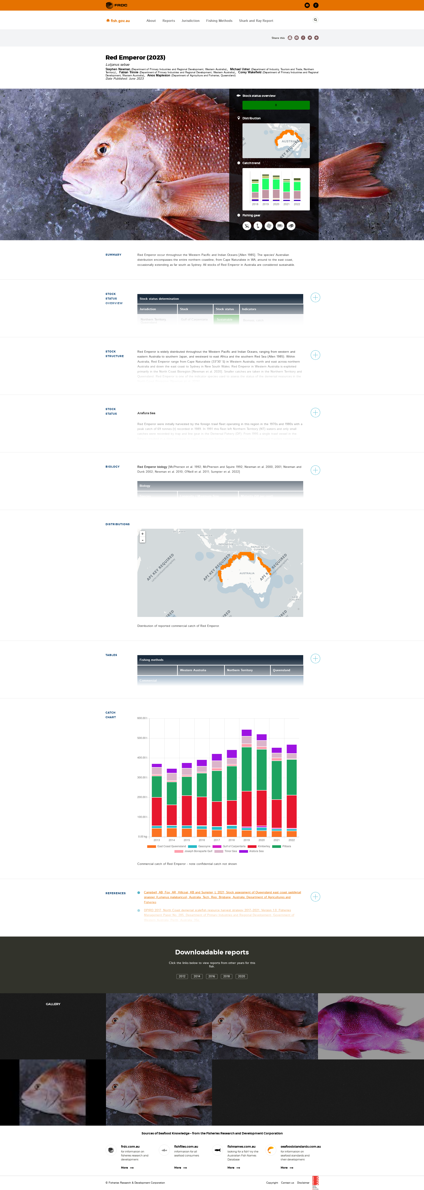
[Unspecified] (280, 225)
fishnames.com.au (241, 1147)
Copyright (272, 1182)
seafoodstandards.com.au (296, 1147)
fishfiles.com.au (186, 1147)
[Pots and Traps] (291, 225)
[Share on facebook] (303, 38)
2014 (197, 976)
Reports (169, 20)
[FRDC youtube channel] (307, 5)
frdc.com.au (130, 1147)
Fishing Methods (219, 20)
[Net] (269, 225)
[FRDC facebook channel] (316, 5)
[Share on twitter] (310, 38)
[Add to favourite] (316, 38)
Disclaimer (303, 1182)
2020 (241, 976)
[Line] (258, 225)
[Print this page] (290, 38)
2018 (226, 976)
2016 (211, 976)
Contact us (287, 1182)
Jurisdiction (191, 20)
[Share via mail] (296, 38)
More (124, 1167)
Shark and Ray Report (256, 20)
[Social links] (117, 5)
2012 (182, 976)
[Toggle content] (315, 297)
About (151, 20)
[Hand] (246, 225)
